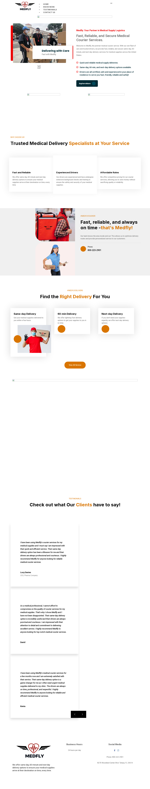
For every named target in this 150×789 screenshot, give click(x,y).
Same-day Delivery (25, 313)
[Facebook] (115, 750)
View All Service (75, 365)
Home (46, 4)
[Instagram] (118, 750)
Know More (49, 7)
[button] (125, 6)
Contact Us (49, 12)
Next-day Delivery (112, 313)
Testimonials (50, 10)
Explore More (85, 83)
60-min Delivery (67, 313)
